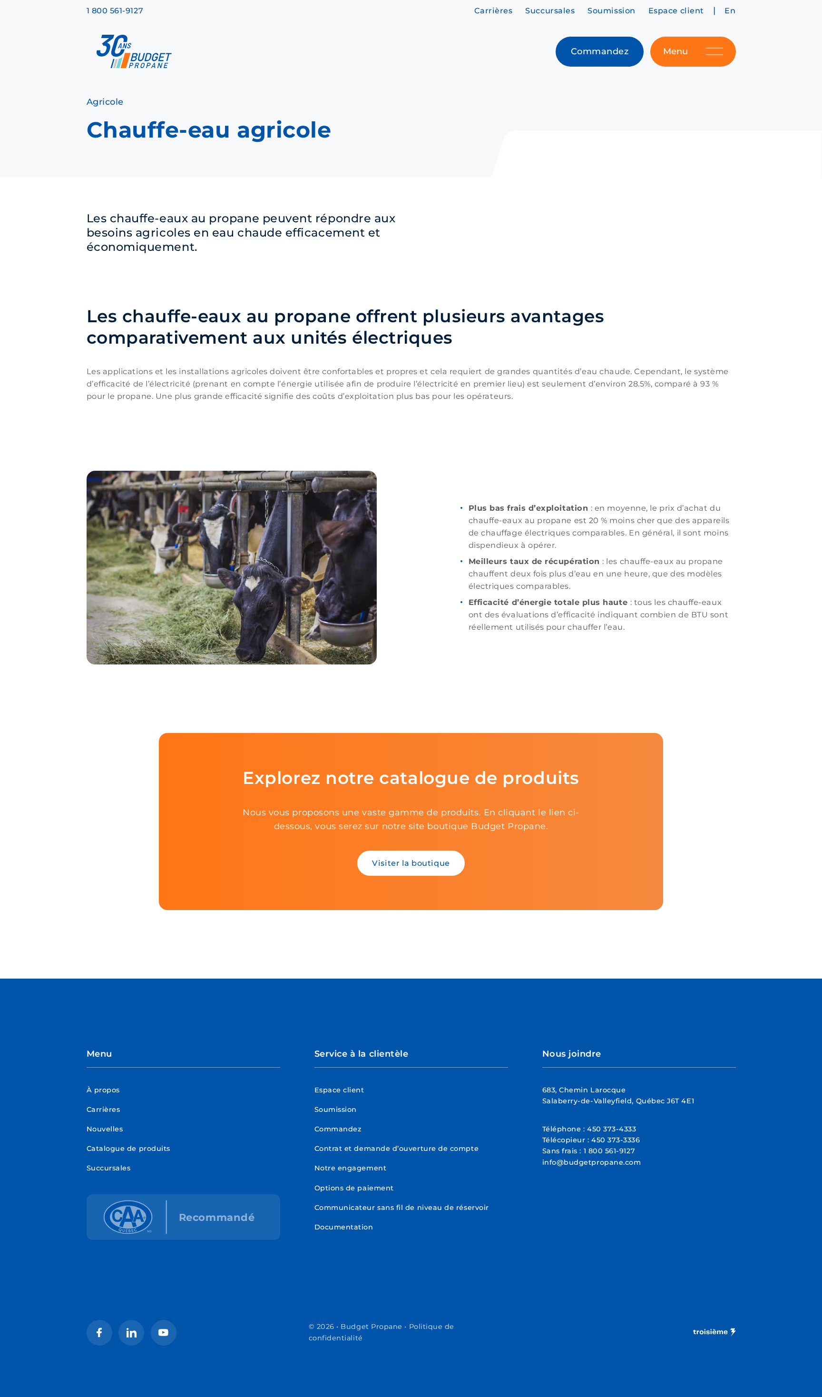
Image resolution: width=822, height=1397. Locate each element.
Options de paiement (354, 1188)
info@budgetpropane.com (591, 1162)
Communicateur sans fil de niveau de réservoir (401, 1207)
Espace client (676, 10)
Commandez (338, 1129)
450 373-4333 (611, 1129)
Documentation (343, 1227)
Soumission (611, 10)
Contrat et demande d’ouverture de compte (396, 1148)
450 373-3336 (615, 1140)
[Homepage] (134, 51)
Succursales (550, 10)
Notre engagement (350, 1168)
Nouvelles (105, 1129)
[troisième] (714, 1332)
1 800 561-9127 (115, 10)
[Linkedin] (131, 1333)
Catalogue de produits (128, 1148)
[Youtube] (163, 1333)
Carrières (493, 10)
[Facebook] (99, 1333)
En (729, 10)
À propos (103, 1090)
